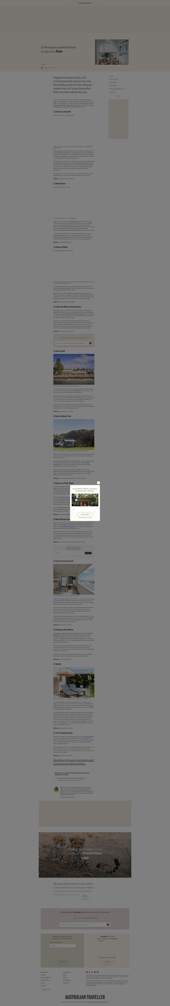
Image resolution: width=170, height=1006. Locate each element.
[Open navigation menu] (72, 3)
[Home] (85, 3)
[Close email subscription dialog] (98, 482)
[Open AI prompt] (98, 3)
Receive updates (85, 514)
